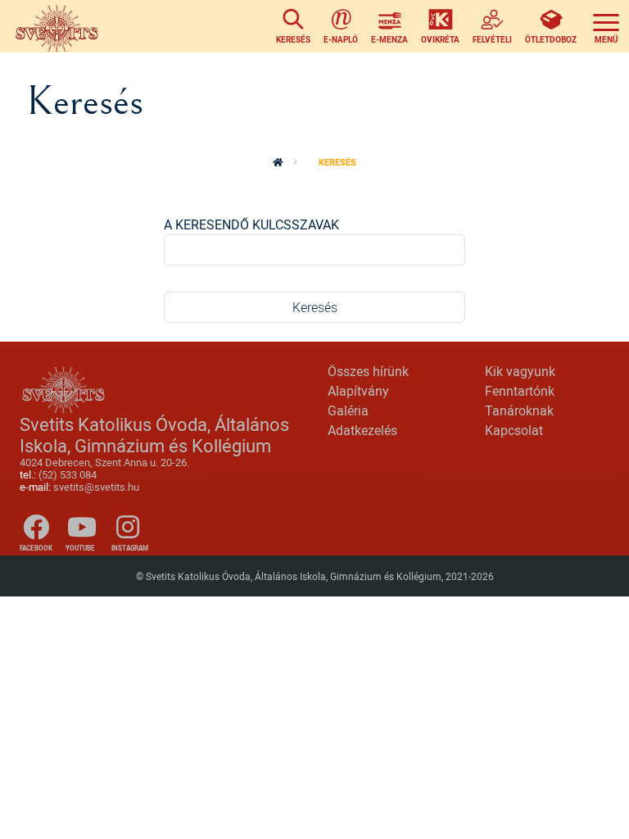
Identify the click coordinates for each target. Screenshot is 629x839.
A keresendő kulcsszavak (251, 224)
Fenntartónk (519, 391)
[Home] (60, 26)
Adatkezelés (362, 430)
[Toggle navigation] (606, 26)
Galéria (348, 410)
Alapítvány (358, 391)
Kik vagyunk (520, 371)
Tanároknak (519, 410)
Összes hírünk (368, 371)
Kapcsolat (514, 430)
